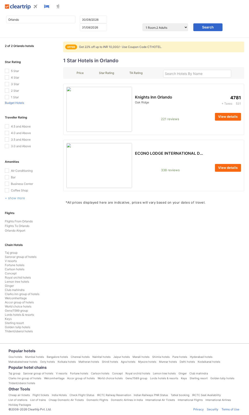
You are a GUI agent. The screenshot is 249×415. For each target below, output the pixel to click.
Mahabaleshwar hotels (23, 361)
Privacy (198, 409)
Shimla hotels (161, 357)
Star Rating (106, 73)
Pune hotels (179, 357)
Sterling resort (14, 323)
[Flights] (35, 7)
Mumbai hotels (34, 357)
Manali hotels (141, 357)
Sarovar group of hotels (20, 257)
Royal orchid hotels (18, 277)
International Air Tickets (160, 400)
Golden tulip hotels (17, 327)
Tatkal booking (180, 395)
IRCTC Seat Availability (206, 395)
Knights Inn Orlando (153, 97)
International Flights (190, 400)
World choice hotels (18, 306)
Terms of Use (230, 409)
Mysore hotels (147, 361)
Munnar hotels (168, 361)
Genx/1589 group (16, 310)
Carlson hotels (14, 269)
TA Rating (135, 73)
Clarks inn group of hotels (22, 294)
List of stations (18, 400)
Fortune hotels (14, 265)
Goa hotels (15, 357)
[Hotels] (46, 7)
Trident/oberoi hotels (19, 331)
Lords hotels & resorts (19, 314)
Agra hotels (128, 361)
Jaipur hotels (121, 357)
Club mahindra (15, 290)
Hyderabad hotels (201, 357)
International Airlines (218, 400)
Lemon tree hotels (17, 281)
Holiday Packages (20, 404)
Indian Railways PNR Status (151, 395)
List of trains (38, 400)
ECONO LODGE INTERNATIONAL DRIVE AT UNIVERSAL (186, 153)
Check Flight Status (82, 395)
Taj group (11, 252)
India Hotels (59, 395)
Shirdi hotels (110, 361)
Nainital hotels (101, 357)
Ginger (9, 286)
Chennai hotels (80, 357)
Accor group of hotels (19, 302)
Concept (11, 273)
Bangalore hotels (57, 357)
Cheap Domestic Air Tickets (66, 400)
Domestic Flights (97, 400)
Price (80, 73)
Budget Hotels (14, 103)
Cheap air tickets (19, 395)
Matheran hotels (89, 361)
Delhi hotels (187, 361)
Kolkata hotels (67, 361)
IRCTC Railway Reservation (114, 395)
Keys (8, 319)
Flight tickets (41, 395)
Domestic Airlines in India (127, 400)
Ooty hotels (47, 361)
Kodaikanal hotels (209, 361)
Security (212, 409)
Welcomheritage (16, 298)
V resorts (11, 261)
